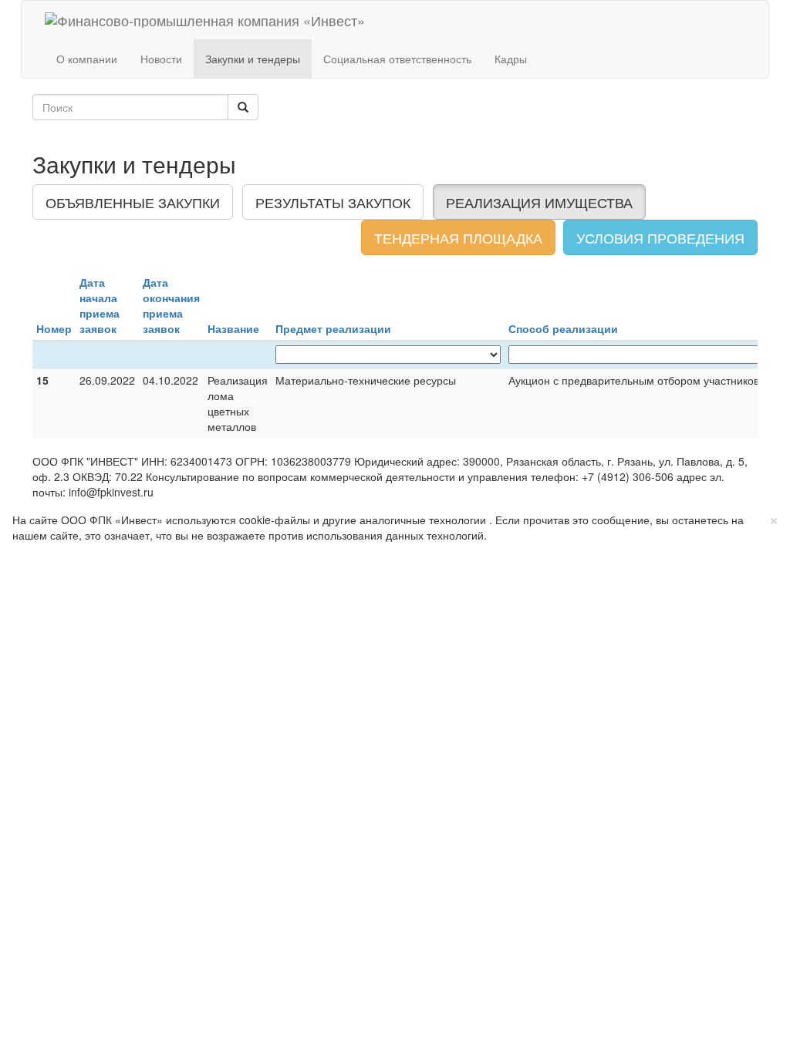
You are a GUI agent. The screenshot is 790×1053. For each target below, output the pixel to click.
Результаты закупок (332, 202)
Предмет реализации (333, 328)
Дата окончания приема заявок (171, 305)
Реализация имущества (539, 202)
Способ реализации (563, 328)
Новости (161, 58)
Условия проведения (660, 237)
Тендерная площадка (458, 237)
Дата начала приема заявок (99, 305)
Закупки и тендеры (252, 58)
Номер (54, 328)
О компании (86, 58)
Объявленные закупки (133, 202)
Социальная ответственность (397, 58)
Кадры (511, 58)
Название (233, 328)
